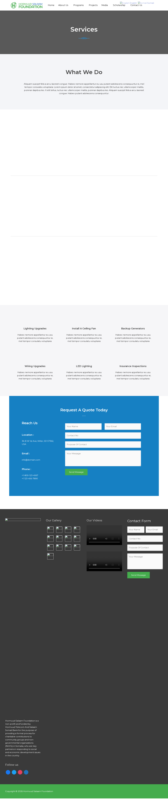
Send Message (76, 472)
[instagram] (20, 772)
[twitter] (14, 772)
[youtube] (26, 772)
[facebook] (8, 772)
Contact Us (136, 5)
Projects (93, 5)
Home (51, 5)
